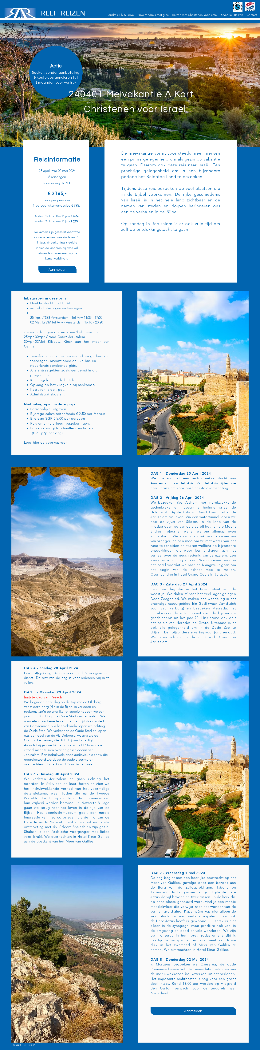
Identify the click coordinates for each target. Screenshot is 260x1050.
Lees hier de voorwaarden (46, 442)
